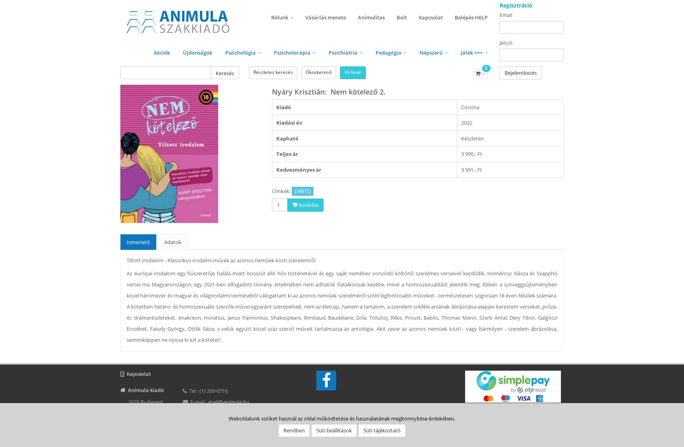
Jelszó (506, 42)
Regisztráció (516, 5)
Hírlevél (352, 72)
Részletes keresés (273, 72)
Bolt (402, 17)
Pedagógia (388, 52)
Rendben (294, 430)
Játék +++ (472, 52)
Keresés (225, 73)
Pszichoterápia (292, 52)
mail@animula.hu (228, 401)
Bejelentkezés (521, 72)
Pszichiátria (343, 52)
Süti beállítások (334, 430)
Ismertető (138, 242)
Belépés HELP (471, 17)
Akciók (162, 52)
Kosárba (308, 204)
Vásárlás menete (325, 17)
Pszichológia (240, 52)
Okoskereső (319, 72)
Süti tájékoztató (382, 430)
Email (506, 15)
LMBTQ (302, 191)
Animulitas (371, 17)
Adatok (172, 242)
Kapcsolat (431, 17)
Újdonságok (197, 52)
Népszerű (431, 52)
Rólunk (279, 17)
